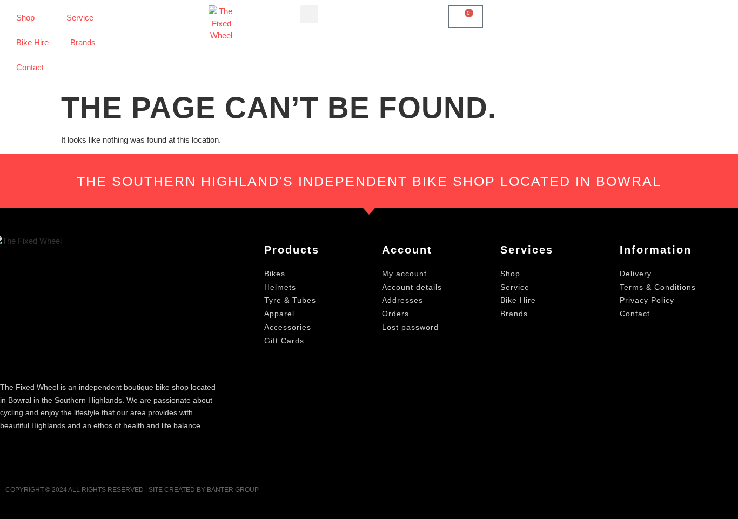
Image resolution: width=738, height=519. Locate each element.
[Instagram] (726, 493)
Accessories (287, 327)
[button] (309, 14)
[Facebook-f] (699, 493)
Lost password (410, 327)
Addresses (402, 300)
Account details (412, 287)
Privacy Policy (647, 300)
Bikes (274, 273)
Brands (83, 42)
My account (404, 273)
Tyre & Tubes (290, 300)
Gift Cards (284, 340)
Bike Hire (32, 42)
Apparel (279, 313)
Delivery (636, 273)
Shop (25, 17)
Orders (395, 313)
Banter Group (233, 490)
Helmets (280, 287)
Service (79, 17)
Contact (30, 67)
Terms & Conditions (658, 287)
